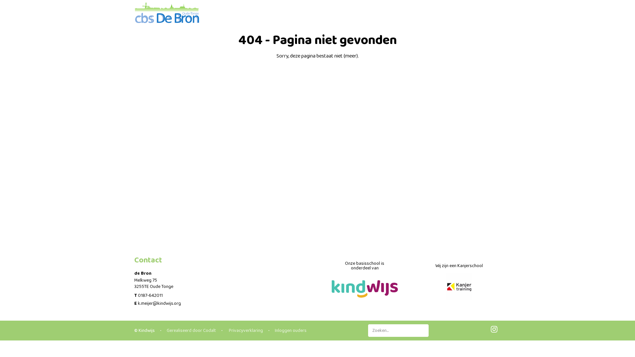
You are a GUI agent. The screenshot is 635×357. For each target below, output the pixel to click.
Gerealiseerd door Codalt (191, 330)
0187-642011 (150, 295)
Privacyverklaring (245, 330)
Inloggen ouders (291, 330)
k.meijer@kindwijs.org (159, 303)
